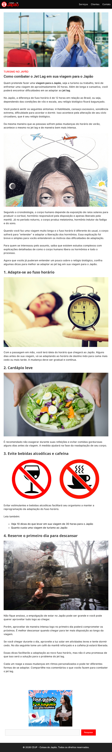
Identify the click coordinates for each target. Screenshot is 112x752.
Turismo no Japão (16, 71)
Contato (106, 4)
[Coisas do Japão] (10, 4)
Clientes (95, 4)
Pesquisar (88, 732)
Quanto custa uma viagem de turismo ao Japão (39, 527)
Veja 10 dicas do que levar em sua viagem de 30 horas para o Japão (52, 523)
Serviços (83, 4)
